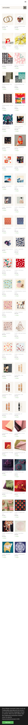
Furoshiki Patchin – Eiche (19, 394)
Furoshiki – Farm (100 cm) (19, 533)
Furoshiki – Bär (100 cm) (6, 554)
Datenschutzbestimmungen (9, 719)
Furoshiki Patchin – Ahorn (19, 375)
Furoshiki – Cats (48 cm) (6, 333)
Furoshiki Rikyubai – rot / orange (7, 452)
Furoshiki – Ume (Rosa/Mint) (19, 65)
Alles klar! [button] (7, 722)
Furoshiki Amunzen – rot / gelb (20, 492)
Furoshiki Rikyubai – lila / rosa (20, 433)
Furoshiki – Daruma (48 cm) (19, 147)
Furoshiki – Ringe (5, 26)
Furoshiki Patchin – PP (18, 413)
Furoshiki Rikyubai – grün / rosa (20, 452)
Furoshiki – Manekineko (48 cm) (7, 166)
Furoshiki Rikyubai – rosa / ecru (7, 433)
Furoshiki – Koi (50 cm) (6, 147)
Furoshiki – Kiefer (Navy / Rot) (7, 65)
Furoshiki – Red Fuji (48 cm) (6, 186)
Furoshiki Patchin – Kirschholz (7, 413)
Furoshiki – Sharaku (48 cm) (6, 207)
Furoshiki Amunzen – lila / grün (7, 492)
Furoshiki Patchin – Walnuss (7, 394)
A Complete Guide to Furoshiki (20, 26)
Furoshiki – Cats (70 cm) (19, 312)
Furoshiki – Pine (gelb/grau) (19, 45)
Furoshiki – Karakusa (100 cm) (20, 554)
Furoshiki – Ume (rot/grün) (6, 45)
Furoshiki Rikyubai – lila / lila (7, 472)
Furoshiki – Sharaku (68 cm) (6, 375)
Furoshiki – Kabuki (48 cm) (19, 166)
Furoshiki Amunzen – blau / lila (7, 249)
